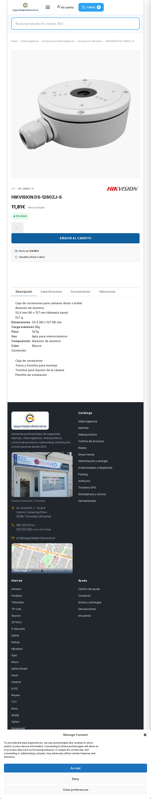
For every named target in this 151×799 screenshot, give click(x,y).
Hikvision (17, 649)
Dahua (15, 642)
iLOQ (14, 688)
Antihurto (84, 481)
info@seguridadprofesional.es (35, 538)
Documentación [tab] (80, 291)
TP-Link (16, 609)
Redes (82, 448)
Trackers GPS (87, 487)
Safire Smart (19, 668)
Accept (76, 768)
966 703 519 (23, 525)
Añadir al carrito (75, 238)
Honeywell (18, 728)
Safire (15, 635)
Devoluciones (87, 609)
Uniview (16, 589)
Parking (83, 474)
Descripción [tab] (24, 291)
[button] (145, 735)
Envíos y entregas (89, 602)
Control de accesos (91, 441)
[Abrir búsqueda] (75, 23)
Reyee (15, 695)
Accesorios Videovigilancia (58, 41)
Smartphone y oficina (92, 494)
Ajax (14, 655)
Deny (75, 779)
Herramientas (87, 501)
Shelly (15, 715)
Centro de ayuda (89, 589)
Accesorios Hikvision (89, 41)
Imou (14, 708)
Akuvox (16, 615)
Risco (15, 662)
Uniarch (16, 682)
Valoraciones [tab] (107, 291)
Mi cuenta (84, 615)
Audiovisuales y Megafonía (95, 467)
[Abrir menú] (47, 7)
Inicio (14, 41)
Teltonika (17, 602)
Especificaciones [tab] (51, 291)
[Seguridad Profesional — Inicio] (25, 7)
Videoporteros (87, 434)
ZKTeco (16, 622)
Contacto (84, 595)
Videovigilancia (30, 41)
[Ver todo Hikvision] (123, 189)
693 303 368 (24, 529)
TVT (14, 702)
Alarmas (83, 428)
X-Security (18, 629)
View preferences (75, 790)
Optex (15, 721)
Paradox (16, 595)
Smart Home (86, 454)
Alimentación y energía (93, 461)
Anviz (14, 675)
